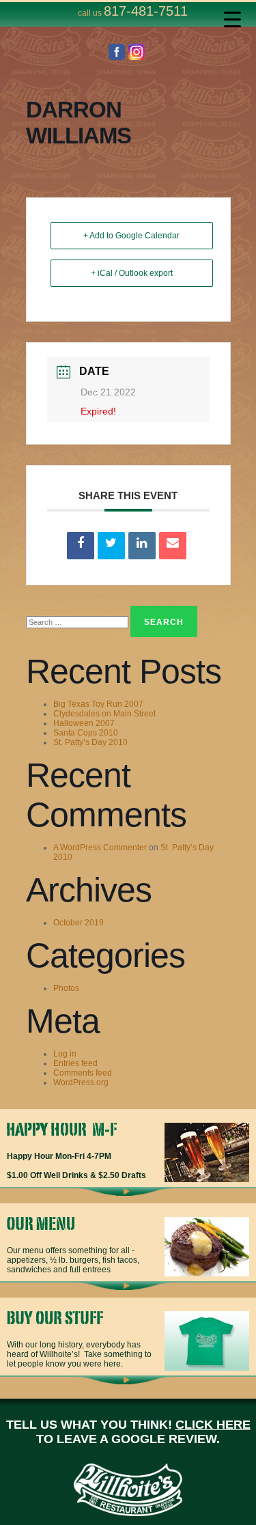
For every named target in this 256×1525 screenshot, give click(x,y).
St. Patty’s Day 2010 (90, 742)
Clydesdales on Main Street (104, 713)
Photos (66, 988)
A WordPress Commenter (100, 847)
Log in (64, 1054)
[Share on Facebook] (80, 545)
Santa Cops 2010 (85, 733)
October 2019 (78, 922)
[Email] (172, 545)
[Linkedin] (142, 545)
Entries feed (75, 1063)
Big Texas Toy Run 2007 (98, 704)
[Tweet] (111, 545)
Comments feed (82, 1073)
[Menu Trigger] (232, 19)
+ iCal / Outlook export (132, 273)
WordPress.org (81, 1082)
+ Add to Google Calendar (131, 235)
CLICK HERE (213, 1424)
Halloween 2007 (84, 723)
